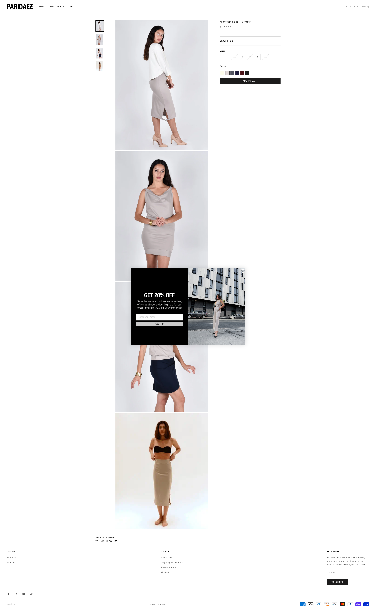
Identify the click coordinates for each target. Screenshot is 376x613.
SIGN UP (159, 324)
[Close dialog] (242, 270)
